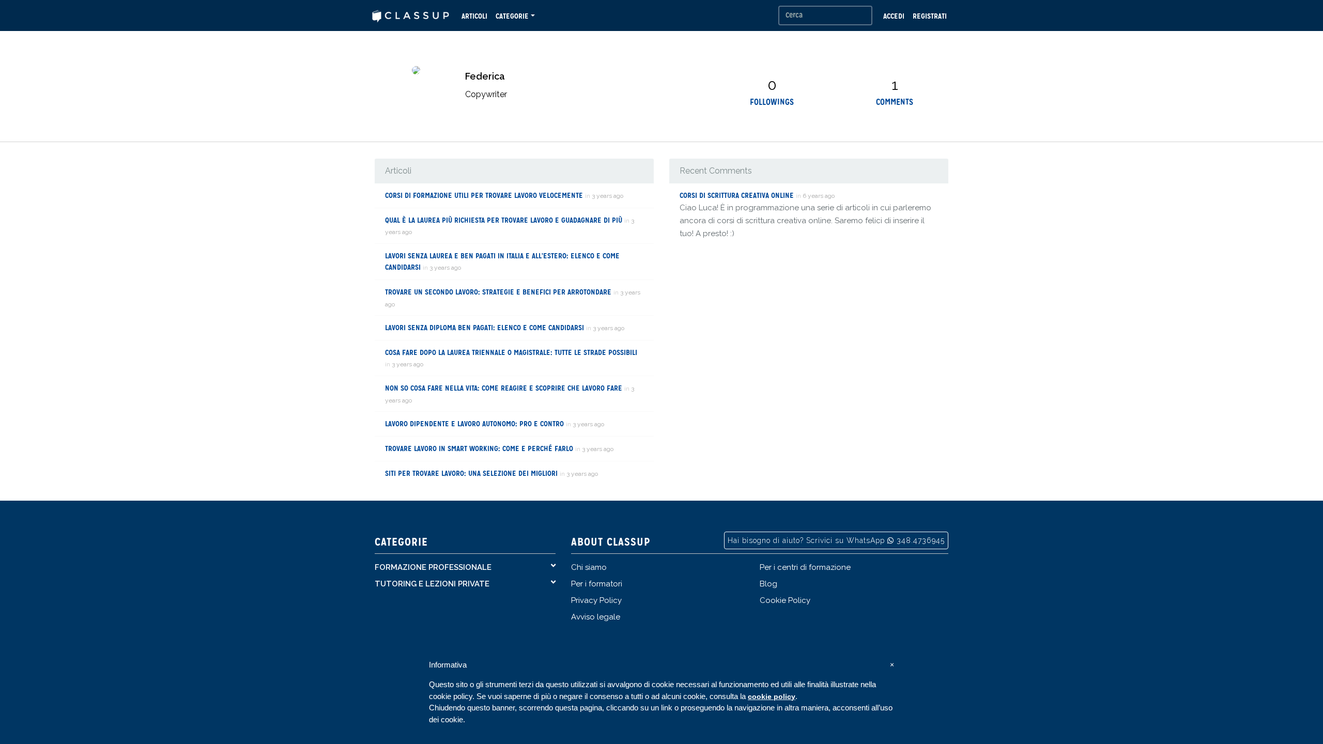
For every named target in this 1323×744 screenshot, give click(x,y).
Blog (768, 583)
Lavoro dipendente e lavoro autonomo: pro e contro (474, 423)
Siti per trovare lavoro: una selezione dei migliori (471, 473)
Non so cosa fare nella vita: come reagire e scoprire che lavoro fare (503, 388)
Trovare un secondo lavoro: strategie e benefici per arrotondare (498, 292)
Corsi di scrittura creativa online (737, 195)
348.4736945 (921, 540)
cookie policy (771, 696)
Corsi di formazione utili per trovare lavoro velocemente (484, 195)
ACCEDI (893, 16)
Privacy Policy (596, 600)
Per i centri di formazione (805, 567)
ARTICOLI (474, 16)
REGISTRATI (930, 16)
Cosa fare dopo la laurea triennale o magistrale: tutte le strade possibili (511, 352)
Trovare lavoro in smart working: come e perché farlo (479, 448)
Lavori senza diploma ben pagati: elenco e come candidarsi (484, 327)
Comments (894, 102)
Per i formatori (596, 583)
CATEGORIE (512, 16)
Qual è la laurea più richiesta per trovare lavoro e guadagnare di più (503, 220)
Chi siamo (589, 567)
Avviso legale (595, 617)
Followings (772, 102)
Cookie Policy (785, 600)
